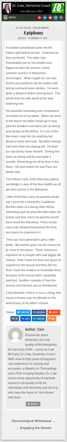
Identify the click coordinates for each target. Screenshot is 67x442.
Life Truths (25, 27)
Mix (53, 318)
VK (16, 318)
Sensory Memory (40, 27)
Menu (12, 17)
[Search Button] (61, 18)
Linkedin (40, 318)
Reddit (55, 312)
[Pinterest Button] (39, 18)
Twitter (25, 312)
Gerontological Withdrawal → (33, 421)
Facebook (40, 312)
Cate (23, 38)
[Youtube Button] (50, 18)
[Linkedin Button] (45, 18)
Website (34, 404)
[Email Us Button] (55, 18)
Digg (27, 318)
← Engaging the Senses (33, 428)
